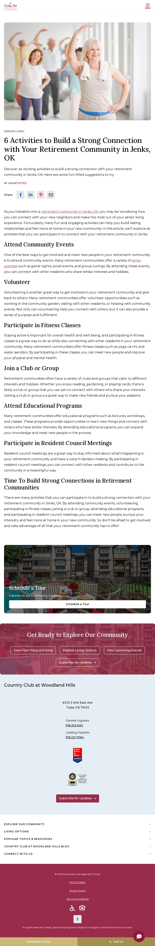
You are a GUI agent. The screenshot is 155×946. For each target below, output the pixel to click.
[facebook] (21, 195)
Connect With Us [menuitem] (18, 853)
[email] (51, 195)
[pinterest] (41, 195)
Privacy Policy (77, 890)
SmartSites (17, 183)
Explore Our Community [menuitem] (24, 824)
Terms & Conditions (77, 898)
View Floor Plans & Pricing (33, 650)
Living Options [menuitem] (16, 831)
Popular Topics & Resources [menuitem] (28, 838)
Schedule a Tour (77, 604)
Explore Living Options (80, 650)
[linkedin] (31, 195)
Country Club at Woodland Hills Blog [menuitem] (36, 846)
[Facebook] (77, 919)
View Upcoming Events (124, 650)
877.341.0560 (77, 882)
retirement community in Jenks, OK (69, 212)
